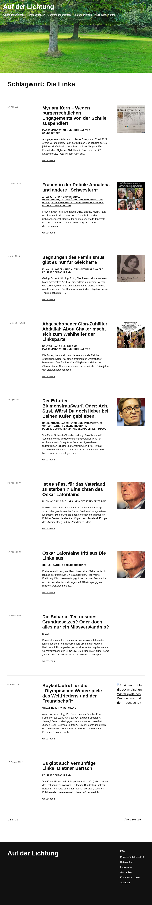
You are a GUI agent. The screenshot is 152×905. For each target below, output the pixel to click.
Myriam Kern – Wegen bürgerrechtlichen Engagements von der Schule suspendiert (74, 115)
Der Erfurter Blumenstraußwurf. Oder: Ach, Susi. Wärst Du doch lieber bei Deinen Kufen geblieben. (75, 408)
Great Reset (50, 708)
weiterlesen (48, 160)
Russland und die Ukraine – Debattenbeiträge (74, 501)
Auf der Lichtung (28, 6)
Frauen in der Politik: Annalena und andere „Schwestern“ (76, 187)
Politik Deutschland (56, 205)
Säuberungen (51, 133)
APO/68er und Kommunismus (60, 197)
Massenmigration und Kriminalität (66, 130)
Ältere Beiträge (135, 819)
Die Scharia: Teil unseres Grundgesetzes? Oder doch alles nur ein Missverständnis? (75, 622)
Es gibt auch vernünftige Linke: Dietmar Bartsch (69, 766)
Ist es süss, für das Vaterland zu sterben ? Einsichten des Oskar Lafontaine (73, 489)
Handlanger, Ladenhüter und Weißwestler (72, 199)
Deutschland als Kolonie (59, 346)
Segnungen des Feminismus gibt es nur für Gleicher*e (73, 260)
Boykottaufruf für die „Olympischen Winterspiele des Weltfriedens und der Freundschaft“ (72, 693)
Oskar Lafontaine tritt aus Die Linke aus (74, 556)
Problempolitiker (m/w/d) (89, 429)
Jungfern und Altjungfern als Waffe (77, 202)
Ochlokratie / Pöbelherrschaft (64, 426)
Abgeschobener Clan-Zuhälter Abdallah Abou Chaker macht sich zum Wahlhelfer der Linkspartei (74, 331)
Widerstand (68, 708)
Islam (46, 202)
